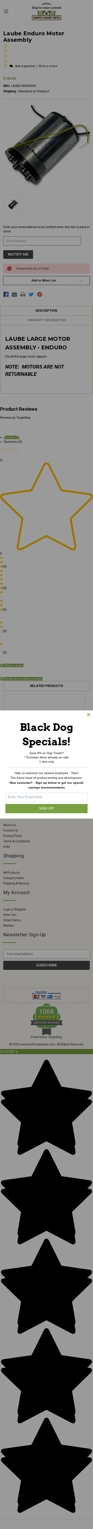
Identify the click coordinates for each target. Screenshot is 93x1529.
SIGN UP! (46, 808)
